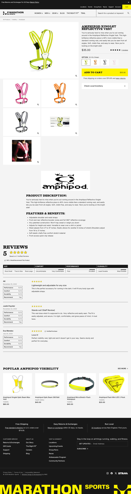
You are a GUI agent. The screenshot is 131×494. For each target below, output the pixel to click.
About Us (29, 439)
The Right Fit (31, 446)
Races (105, 7)
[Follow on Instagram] (107, 473)
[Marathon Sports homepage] (13, 13)
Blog (28, 453)
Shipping (6, 453)
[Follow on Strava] (123, 473)
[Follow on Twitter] (115, 473)
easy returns (120, 78)
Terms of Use (18, 472)
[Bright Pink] (114, 62)
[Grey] (105, 62)
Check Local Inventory (93, 86)
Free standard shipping (14, 428)
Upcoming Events (56, 446)
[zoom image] (76, 76)
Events (90, 7)
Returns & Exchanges (11, 442)
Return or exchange (55, 428)
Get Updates (84, 444)
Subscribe (81, 449)
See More (122, 369)
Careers (29, 450)
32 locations (96, 428)
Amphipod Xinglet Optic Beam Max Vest (16, 398)
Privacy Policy (7, 472)
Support (111, 7)
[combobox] (113, 13)
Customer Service (10, 439)
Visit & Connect (55, 439)
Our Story (29, 442)
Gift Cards (7, 446)
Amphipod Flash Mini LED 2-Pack (112, 397)
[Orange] (95, 62)
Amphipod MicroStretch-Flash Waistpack (78, 398)
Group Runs (97, 7)
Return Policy (34, 2)
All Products (6, 19)
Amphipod (22, 19)
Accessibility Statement (32, 472)
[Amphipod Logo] (65, 181)
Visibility (14, 19)
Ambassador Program (57, 457)
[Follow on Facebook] (111, 473)
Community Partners (57, 461)
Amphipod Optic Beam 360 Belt (47, 397)
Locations (83, 7)
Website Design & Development (32, 474)
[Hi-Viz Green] (86, 62)
